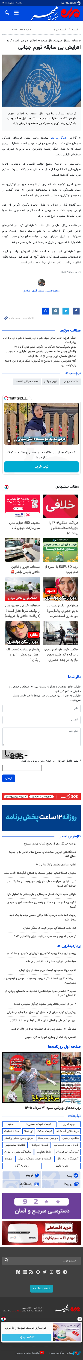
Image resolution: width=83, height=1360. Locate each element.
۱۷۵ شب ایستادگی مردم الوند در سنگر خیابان (49, 928)
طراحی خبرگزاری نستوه (60, 1353)
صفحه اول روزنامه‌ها (64, 1047)
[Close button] (79, 1319)
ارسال (8, 778)
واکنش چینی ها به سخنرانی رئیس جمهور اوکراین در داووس (41, 351)
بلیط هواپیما (44, 1152)
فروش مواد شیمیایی (66, 1145)
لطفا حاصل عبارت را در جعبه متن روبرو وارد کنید (51, 761)
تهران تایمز (62, 1166)
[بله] (58, 1272)
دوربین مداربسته (48, 1138)
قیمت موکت (44, 1131)
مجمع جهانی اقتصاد (27, 381)
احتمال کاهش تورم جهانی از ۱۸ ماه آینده (52, 356)
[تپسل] (6, 398)
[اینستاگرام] (51, 1272)
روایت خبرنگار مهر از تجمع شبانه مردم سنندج (50, 844)
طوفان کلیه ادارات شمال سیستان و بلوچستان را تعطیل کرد (41, 894)
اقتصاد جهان (60, 30)
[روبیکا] (38, 1272)
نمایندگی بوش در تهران (17, 1152)
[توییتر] (45, 1272)
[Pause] (9, 441)
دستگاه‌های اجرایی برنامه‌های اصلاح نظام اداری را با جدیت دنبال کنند (42, 854)
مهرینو (8, 1158)
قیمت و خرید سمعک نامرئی (34, 1158)
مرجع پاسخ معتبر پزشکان (18, 1138)
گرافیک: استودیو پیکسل (28, 1353)
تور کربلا (28, 1131)
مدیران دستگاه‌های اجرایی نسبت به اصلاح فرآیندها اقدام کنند (40, 873)
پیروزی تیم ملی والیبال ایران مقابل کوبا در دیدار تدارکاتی (43, 1020)
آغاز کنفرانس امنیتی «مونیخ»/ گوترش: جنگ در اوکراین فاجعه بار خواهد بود (40, 363)
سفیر (11, 1124)
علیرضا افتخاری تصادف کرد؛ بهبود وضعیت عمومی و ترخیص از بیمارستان (39, 980)
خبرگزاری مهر (58, 138)
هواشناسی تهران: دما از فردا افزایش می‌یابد (51, 961)
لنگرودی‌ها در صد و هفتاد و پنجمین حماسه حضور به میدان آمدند (41, 904)
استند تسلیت (12, 1131)
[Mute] (15, 441)
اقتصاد (75, 30)
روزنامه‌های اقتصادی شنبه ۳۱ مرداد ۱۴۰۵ (47, 1108)
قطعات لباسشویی (15, 1145)
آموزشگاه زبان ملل (67, 1158)
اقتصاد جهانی (70, 381)
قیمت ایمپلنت (39, 1145)
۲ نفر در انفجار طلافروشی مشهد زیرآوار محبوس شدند (45, 1004)
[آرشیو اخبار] (24, 1272)
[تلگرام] (65, 1272)
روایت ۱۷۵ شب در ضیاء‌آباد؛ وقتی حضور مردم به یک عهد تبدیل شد (42, 917)
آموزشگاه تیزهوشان (67, 1152)
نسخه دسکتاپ (41, 1288)
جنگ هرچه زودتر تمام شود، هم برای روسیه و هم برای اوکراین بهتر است (39, 340)
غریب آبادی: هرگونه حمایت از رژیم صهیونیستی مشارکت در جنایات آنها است (41, 883)
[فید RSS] (31, 1272)
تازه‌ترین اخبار (70, 836)
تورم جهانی (50, 381)
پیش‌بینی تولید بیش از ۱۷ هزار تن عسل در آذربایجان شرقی (41, 1012)
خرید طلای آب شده (67, 1131)
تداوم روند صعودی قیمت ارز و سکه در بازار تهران (47, 970)
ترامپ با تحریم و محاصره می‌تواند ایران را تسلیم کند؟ (45, 936)
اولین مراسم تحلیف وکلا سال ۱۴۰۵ (55, 864)
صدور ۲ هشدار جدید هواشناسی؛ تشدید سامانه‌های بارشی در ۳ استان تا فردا (40, 993)
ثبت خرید (41, 467)
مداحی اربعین (70, 1138)
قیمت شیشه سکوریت (38, 1124)
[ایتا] (18, 1272)
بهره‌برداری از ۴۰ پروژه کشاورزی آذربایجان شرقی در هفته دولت (40, 953)
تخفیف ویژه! (27, 1337)
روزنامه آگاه (22, 1166)
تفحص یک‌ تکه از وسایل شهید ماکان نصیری (50, 1037)
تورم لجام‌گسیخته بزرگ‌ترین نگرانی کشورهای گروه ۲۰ (45, 347)
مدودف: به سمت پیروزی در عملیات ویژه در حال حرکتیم (43, 1029)
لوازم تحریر (69, 1124)
